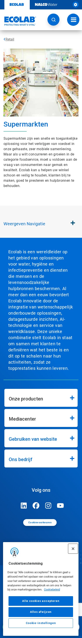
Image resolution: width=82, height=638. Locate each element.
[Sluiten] (73, 548)
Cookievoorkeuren (40, 522)
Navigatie (24, 223)
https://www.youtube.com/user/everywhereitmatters (60, 505)
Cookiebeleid (52, 589)
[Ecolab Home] (18, 21)
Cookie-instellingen (41, 623)
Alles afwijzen (41, 611)
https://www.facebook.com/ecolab (36, 505)
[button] (53, 20)
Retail (9, 39)
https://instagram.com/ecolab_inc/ (48, 505)
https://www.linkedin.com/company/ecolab (23, 505)
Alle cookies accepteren (40, 601)
